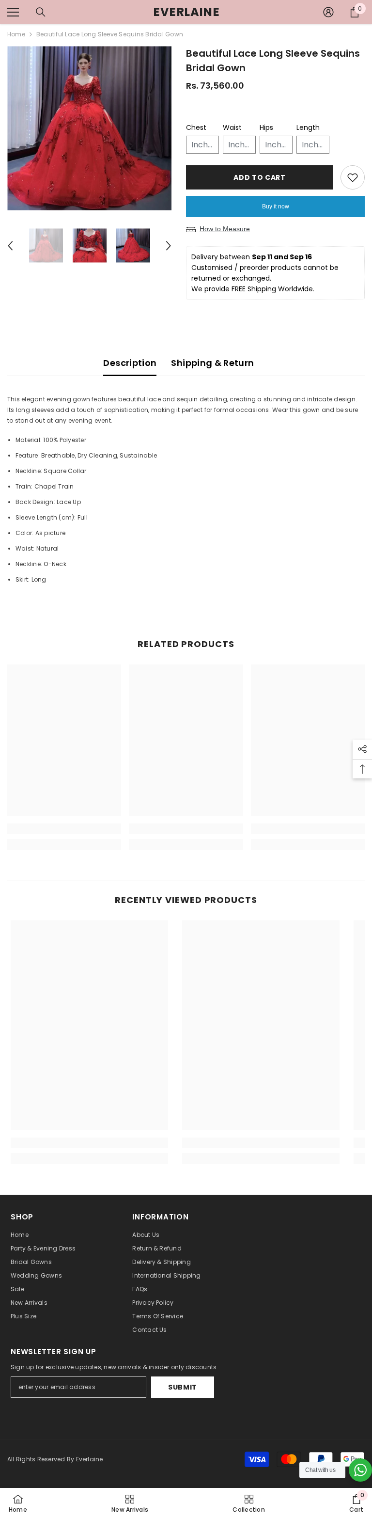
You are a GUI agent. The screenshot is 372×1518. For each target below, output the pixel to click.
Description (129, 363)
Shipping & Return (212, 363)
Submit (182, 1387)
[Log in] (328, 12)
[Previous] (10, 245)
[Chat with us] (360, 1470)
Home (16, 34)
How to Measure (225, 229)
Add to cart (259, 177)
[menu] (13, 12)
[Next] (168, 245)
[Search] (40, 12)
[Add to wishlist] (353, 177)
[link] (64, 828)
